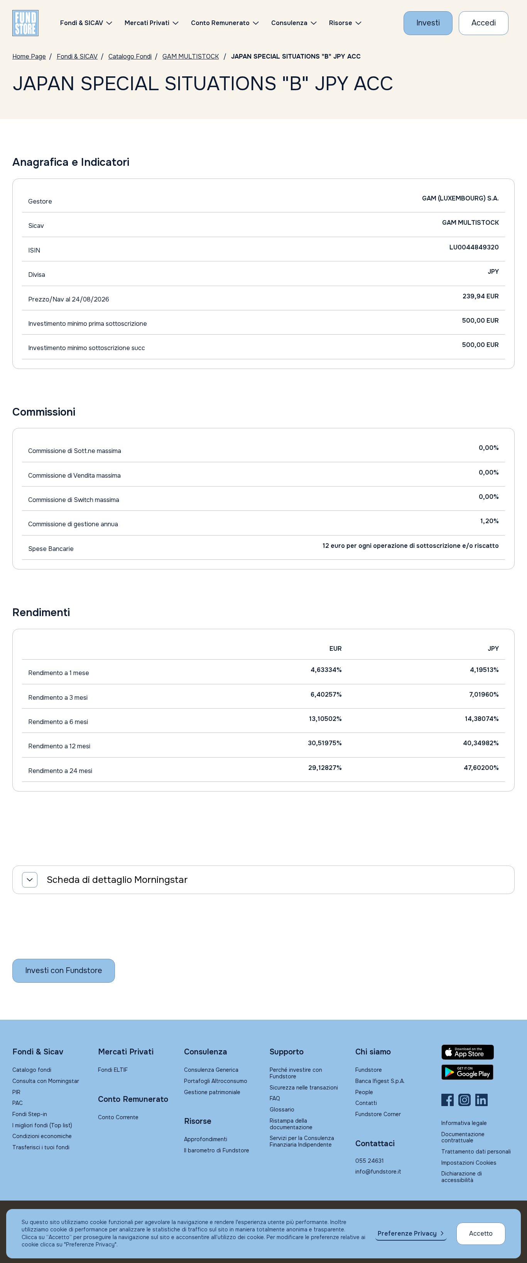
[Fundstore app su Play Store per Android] (478, 1072)
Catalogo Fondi (130, 56)
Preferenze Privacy (407, 1233)
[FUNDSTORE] (25, 23)
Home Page (29, 56)
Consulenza (289, 23)
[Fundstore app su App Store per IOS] (478, 1052)
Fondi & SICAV (77, 56)
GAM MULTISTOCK (190, 56)
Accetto (481, 1233)
